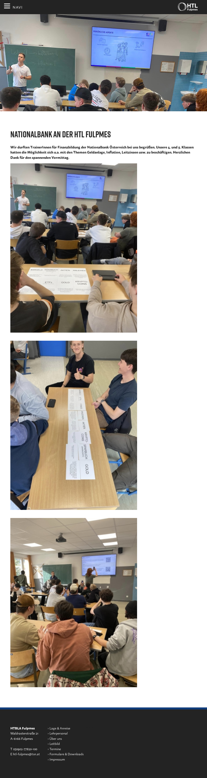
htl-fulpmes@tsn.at (26, 754)
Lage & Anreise (59, 728)
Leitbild (54, 743)
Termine (55, 748)
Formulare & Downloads (66, 754)
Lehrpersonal (58, 733)
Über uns (55, 738)
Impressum (57, 759)
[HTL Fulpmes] (188, 6)
